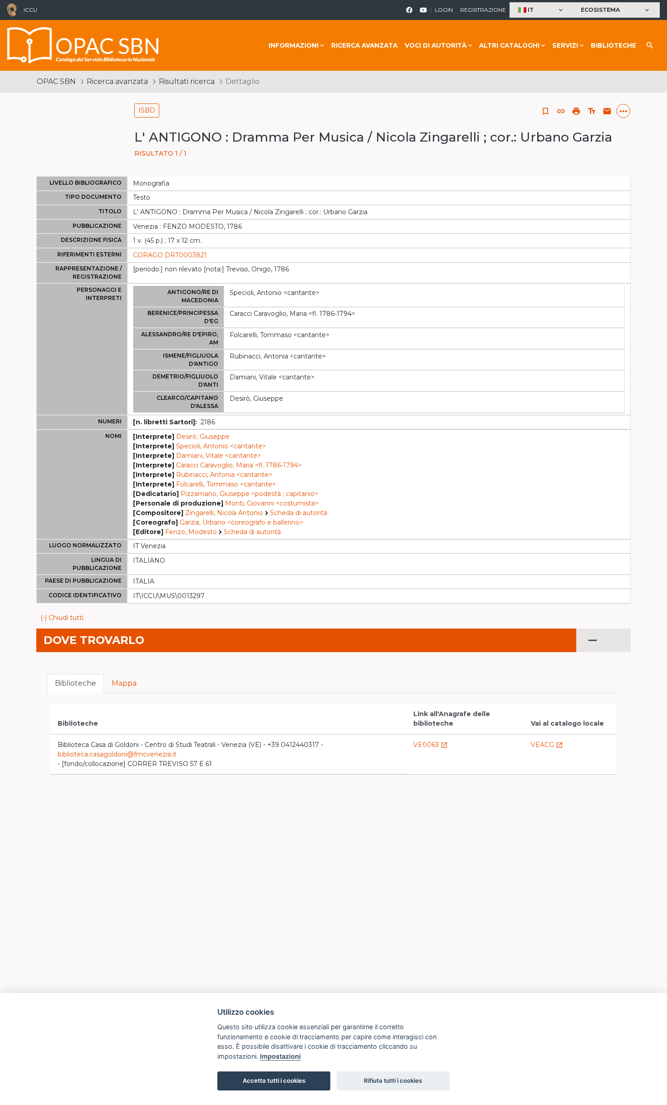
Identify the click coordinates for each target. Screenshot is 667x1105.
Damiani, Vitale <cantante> (218, 456)
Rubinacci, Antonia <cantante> (224, 475)
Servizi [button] (565, 45)
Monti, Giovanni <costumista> (272, 503)
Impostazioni (280, 1056)
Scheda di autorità (298, 513)
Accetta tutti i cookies (274, 1080)
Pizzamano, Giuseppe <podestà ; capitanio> (249, 494)
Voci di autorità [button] (435, 45)
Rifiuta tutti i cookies (393, 1080)
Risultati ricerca (187, 81)
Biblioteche (613, 45)
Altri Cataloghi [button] (509, 45)
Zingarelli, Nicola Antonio (224, 513)
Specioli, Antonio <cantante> (221, 446)
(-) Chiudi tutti (61, 618)
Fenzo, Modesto (191, 532)
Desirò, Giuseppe (203, 436)
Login (444, 9)
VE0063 (430, 745)
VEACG (547, 745)
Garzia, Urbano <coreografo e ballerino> (241, 522)
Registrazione (483, 9)
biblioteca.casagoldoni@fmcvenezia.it (117, 754)
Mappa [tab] (124, 683)
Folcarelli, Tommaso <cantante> (226, 484)
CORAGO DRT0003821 (170, 255)
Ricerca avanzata (364, 45)
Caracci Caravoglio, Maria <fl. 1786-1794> (239, 465)
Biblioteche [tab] (75, 683)
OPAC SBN (56, 81)
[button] (542, 10)
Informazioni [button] (294, 45)
